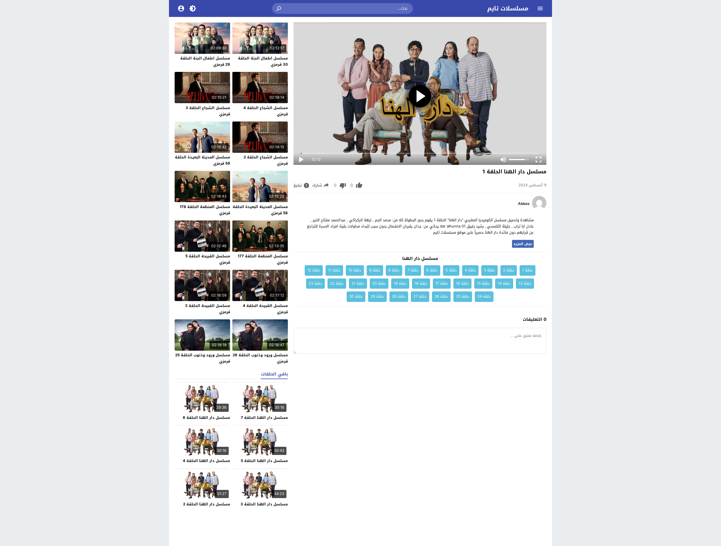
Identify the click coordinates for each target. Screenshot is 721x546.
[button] (279, 8)
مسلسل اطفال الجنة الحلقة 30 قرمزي (263, 61)
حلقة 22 (337, 283)
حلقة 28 (399, 296)
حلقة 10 (354, 270)
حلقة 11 (334, 270)
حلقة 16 (462, 283)
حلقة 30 (356, 296)
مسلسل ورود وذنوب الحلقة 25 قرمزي (202, 358)
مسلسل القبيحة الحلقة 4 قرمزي (265, 308)
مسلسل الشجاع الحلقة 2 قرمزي (266, 160)
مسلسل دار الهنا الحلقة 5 (264, 460)
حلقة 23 (315, 283)
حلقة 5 (451, 270)
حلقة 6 (432, 270)
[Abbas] (539, 208)
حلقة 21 (357, 283)
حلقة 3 (489, 270)
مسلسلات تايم (507, 8)
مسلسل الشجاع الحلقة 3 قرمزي (208, 111)
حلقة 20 (379, 283)
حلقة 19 (400, 283)
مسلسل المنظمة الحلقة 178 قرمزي (205, 209)
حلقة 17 (441, 283)
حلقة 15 (483, 283)
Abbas (523, 204)
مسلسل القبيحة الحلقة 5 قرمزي (207, 259)
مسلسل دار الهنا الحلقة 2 (206, 504)
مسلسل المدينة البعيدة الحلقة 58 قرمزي (260, 209)
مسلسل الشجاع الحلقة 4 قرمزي (265, 111)
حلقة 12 (313, 270)
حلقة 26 (441, 296)
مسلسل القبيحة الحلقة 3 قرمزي (207, 308)
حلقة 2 (508, 270)
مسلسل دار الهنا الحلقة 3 (264, 504)
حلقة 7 (413, 270)
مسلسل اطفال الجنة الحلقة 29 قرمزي (205, 61)
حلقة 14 (504, 283)
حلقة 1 (527, 270)
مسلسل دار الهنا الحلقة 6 (206, 417)
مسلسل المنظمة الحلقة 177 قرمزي (263, 259)
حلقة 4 (470, 270)
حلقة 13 (525, 283)
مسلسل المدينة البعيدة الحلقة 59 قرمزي (202, 160)
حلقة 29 (377, 296)
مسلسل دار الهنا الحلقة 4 (206, 460)
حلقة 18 (421, 283)
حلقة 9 (374, 270)
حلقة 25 (462, 296)
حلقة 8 (394, 270)
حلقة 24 (484, 296)
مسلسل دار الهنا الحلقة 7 (264, 417)
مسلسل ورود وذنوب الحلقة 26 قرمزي (260, 358)
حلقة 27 (420, 296)
